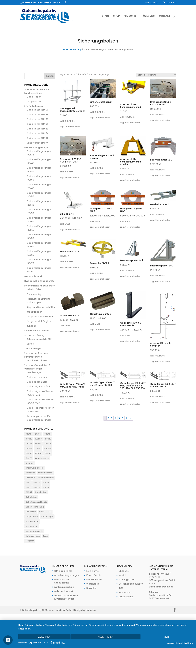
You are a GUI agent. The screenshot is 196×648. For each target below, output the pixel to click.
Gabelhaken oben (37, 377)
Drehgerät (30, 472)
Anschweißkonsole (34, 468)
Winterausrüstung (34, 335)
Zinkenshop (75, 49)
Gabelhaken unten (37, 381)
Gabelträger (34, 96)
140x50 (47, 448)
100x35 (37, 434)
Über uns (149, 16)
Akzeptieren (105, 636)
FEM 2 (28, 482)
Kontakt (164, 16)
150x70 (29, 458)
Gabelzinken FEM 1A (37, 109)
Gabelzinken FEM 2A (38, 114)
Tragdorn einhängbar (39, 321)
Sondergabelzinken (37, 142)
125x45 (47, 443)
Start (105, 16)
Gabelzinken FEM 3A (38, 124)
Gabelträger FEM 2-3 (38, 386)
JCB (49, 511)
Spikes (30, 343)
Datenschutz (126, 596)
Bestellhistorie (94, 579)
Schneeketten (32, 521)
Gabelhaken (41, 492)
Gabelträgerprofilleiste (36, 502)
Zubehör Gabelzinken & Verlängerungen (66, 597)
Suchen (49, 76)
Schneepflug (32, 526)
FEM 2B (46, 482)
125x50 (29, 448)
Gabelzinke (31, 511)
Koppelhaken (34, 101)
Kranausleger (34, 311)
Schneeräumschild (34, 531)
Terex (45, 536)
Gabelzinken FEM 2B (37, 119)
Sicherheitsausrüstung (36, 330)
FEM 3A (37, 487)
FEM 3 (28, 487)
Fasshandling (34, 294)
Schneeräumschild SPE (39, 339)
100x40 (47, 434)
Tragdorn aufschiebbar (40, 316)
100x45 (29, 439)
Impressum (125, 592)
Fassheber (30, 477)
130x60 (38, 448)
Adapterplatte (42, 458)
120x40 (48, 439)
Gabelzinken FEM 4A (38, 133)
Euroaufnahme (45, 472)
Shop (116, 16)
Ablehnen (44, 636)
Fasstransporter (46, 477)
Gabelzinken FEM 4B (38, 138)
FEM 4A (29, 492)
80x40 (28, 434)
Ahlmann (30, 463)
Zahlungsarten (127, 579)
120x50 (38, 443)
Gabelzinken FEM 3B (37, 128)
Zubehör (31, 325)
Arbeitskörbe (34, 289)
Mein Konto (151, 3)
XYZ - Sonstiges (32, 348)
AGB (121, 588)
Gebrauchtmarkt (33, 276)
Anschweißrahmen (37, 360)
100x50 (38, 439)
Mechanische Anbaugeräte (39, 285)
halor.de (91, 610)
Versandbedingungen (131, 583)
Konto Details (93, 575)
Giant (42, 511)
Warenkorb (92, 583)
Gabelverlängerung (35, 507)
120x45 (29, 443)
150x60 (38, 453)
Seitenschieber (33, 536)
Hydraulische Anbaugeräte (39, 280)
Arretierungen (34, 372)
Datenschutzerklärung (184, 643)
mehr (167, 636)
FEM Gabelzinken (33, 106)
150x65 (48, 453)
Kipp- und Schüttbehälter (41, 307)
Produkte (130, 16)
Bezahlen (91, 588)
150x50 (29, 453)
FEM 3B (46, 487)
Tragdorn (30, 540)
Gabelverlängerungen (36, 147)
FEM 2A (37, 482)
